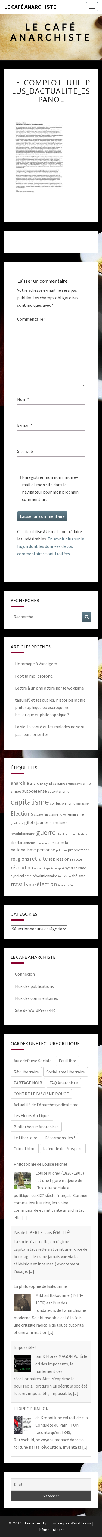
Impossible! (25, 1347)
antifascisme (74, 784)
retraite (39, 858)
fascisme (51, 814)
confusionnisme (63, 803)
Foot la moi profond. (34, 676)
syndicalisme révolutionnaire (34, 875)
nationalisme (23, 850)
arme (86, 783)
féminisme (75, 814)
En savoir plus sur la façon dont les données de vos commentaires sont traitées (50, 546)
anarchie (20, 783)
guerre (46, 832)
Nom (23, 399)
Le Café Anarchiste (30, 6)
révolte (76, 859)
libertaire (82, 834)
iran (73, 834)
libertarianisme (23, 842)
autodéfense (34, 791)
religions (20, 859)
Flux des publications (34, 986)
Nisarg (59, 1529)
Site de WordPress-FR (35, 1010)
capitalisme (30, 802)
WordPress (81, 1523)
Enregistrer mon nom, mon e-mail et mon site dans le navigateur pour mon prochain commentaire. (50, 488)
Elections (22, 813)
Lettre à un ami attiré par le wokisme (49, 688)
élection (47, 884)
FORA (62, 814)
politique (61, 850)
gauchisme (17, 823)
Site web (25, 451)
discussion (82, 803)
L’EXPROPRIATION (31, 1408)
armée (16, 791)
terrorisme (64, 876)
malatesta (60, 842)
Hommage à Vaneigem (36, 663)
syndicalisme (75, 867)
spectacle (51, 868)
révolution (22, 867)
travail (18, 884)
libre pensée (43, 843)
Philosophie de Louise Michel (40, 1164)
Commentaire (31, 319)
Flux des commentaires (36, 998)
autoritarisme (59, 791)
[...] (24, 1217)
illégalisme (63, 834)
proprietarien (79, 849)
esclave (38, 814)
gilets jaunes (36, 822)
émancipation (66, 885)
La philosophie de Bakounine (40, 1286)
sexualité (39, 868)
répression (59, 859)
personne (46, 850)
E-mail (24, 425)
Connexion (25, 974)
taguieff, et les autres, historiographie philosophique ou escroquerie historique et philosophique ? (50, 707)
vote (31, 884)
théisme (78, 875)
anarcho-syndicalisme (47, 783)
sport (61, 868)
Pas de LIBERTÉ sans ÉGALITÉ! (42, 1232)
